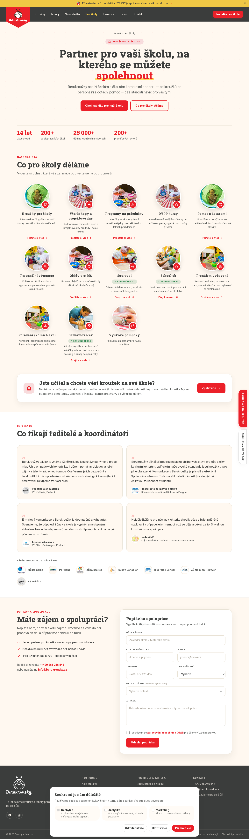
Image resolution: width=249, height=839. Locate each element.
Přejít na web (123, 297)
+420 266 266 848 (52, 664)
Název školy (134, 632)
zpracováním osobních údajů (165, 732)
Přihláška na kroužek (242, 408)
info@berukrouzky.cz (52, 669)
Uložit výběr (159, 828)
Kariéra (108, 14)
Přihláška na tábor (242, 447)
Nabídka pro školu (228, 14)
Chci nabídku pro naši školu (104, 105)
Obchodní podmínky (232, 834)
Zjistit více (209, 388)
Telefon (131, 666)
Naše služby (72, 14)
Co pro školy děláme (149, 105)
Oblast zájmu (146, 683)
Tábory (55, 14)
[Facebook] (9, 815)
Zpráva (131, 700)
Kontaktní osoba (137, 649)
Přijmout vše (183, 828)
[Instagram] (19, 815)
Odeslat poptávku (143, 742)
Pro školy (91, 14)
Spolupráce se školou (151, 783)
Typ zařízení (185, 666)
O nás (123, 14)
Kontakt (138, 14)
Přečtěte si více (35, 237)
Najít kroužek (89, 783)
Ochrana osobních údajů (205, 834)
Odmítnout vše (134, 828)
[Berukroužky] (18, 17)
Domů (117, 33)
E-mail (181, 649)
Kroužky (40, 14)
